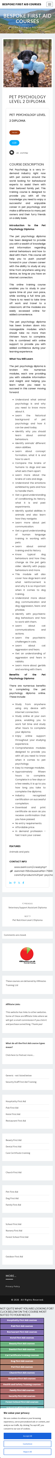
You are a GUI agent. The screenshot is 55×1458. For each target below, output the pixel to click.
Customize (27, 1444)
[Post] (19, 883)
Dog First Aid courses (22, 1361)
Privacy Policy (13, 1286)
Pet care (14, 132)
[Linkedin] (10, 883)
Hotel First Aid (13, 1114)
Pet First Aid (12, 1191)
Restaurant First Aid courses (22, 1331)
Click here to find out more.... (20, 1055)
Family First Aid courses (22, 1390)
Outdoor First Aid (14, 1256)
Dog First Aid (12, 1198)
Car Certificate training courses (22, 1355)
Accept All (27, 1436)
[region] (27, 1433)
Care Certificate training (18, 1152)
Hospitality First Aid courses (22, 1320)
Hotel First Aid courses (22, 1337)
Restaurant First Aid (16, 1120)
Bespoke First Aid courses (22, 1378)
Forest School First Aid (17, 1236)
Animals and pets (19, 851)
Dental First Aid (13, 1146)
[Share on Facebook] (23, 883)
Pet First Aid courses (22, 1366)
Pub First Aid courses (22, 1325)
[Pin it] (15, 883)
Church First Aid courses (22, 1372)
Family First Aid (13, 1204)
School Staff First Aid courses (22, 1407)
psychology (24, 153)
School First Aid (13, 1224)
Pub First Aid (12, 1107)
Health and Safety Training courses (22, 1384)
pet (17, 153)
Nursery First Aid (14, 1230)
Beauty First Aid (13, 1140)
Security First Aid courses (22, 1396)
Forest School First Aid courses (22, 1401)
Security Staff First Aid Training (21, 1081)
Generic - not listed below (19, 1075)
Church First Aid (13, 1172)
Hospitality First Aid (16, 1101)
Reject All (27, 1451)
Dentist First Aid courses (22, 1349)
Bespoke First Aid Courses (21, 4)
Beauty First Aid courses (22, 1343)
